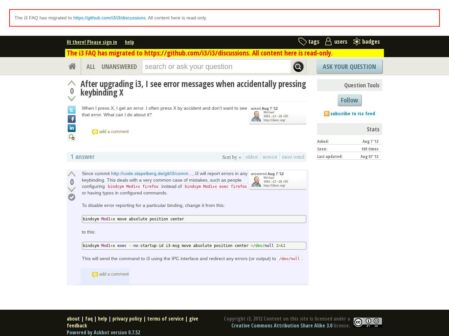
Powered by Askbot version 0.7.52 (103, 332)
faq (89, 318)
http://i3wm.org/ (274, 120)
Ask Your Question (349, 66)
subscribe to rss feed (352, 113)
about (73, 318)
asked (264, 108)
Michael (269, 112)
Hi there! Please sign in (92, 42)
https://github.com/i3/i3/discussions (109, 17)
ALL (90, 66)
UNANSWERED (119, 66)
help (129, 42)
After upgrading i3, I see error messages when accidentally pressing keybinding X (193, 88)
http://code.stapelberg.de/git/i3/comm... (151, 173)
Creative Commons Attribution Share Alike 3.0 (281, 325)
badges (371, 41)
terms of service (165, 318)
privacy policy (127, 318)
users (340, 41)
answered (267, 174)
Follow (349, 100)
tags (313, 41)
